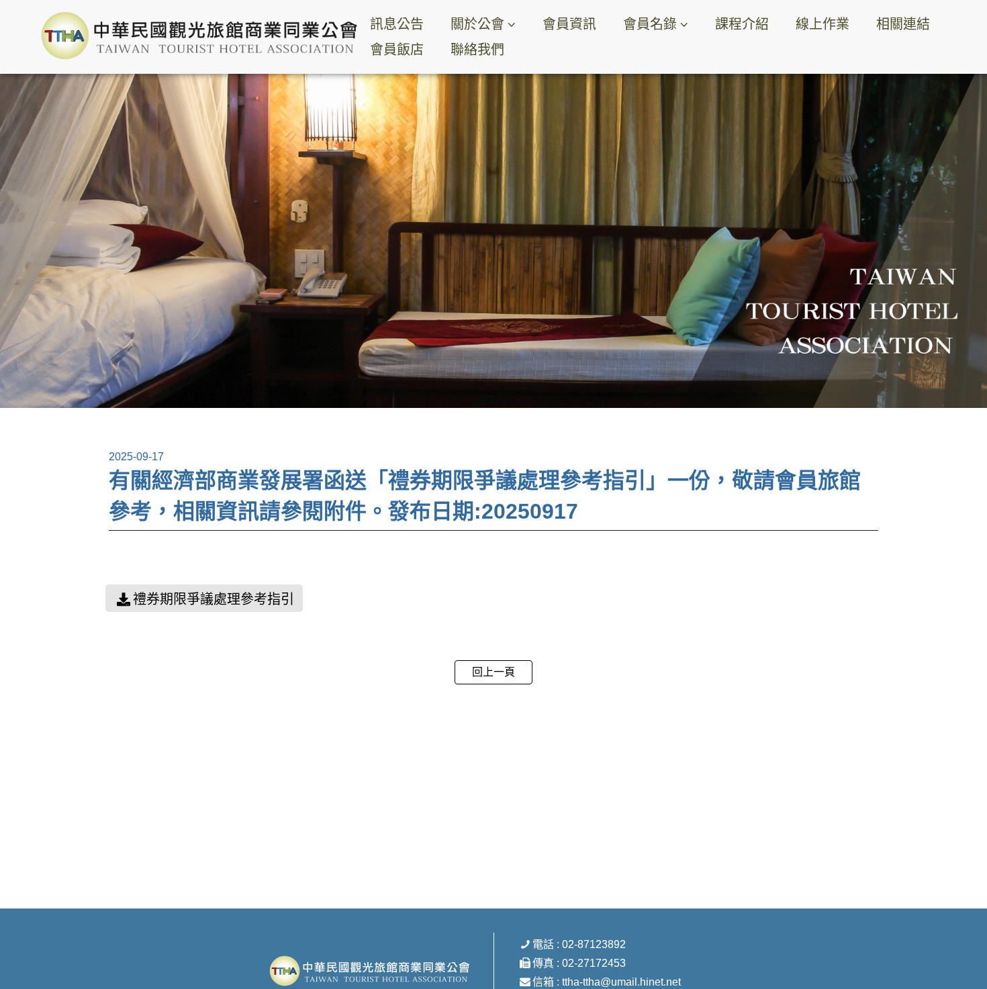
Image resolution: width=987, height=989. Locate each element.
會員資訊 (569, 24)
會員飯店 (397, 49)
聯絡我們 (477, 49)
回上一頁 (493, 672)
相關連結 (903, 24)
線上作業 (822, 24)
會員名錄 (650, 24)
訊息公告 (397, 24)
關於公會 (477, 24)
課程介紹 (742, 24)
